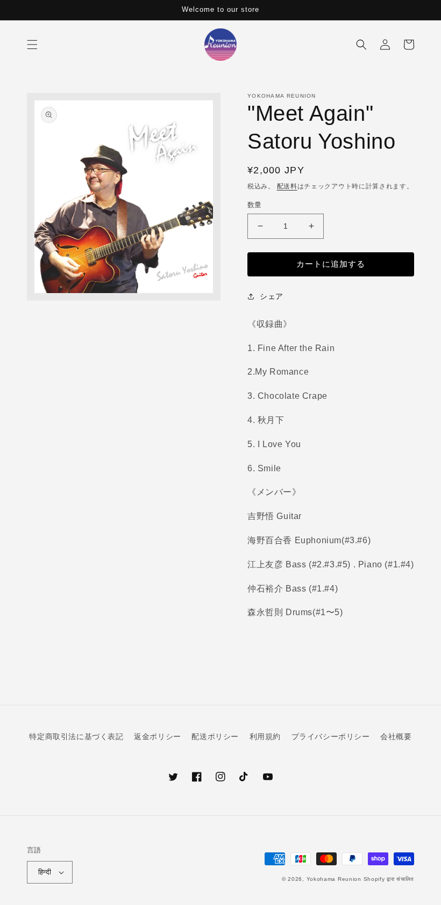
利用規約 (265, 736)
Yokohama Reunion (334, 879)
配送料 (287, 186)
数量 (254, 205)
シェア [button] (271, 296)
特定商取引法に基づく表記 (76, 736)
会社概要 (395, 736)
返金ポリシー (157, 736)
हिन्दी (44, 872)
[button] (32, 44)
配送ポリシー (215, 736)
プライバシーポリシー (330, 736)
